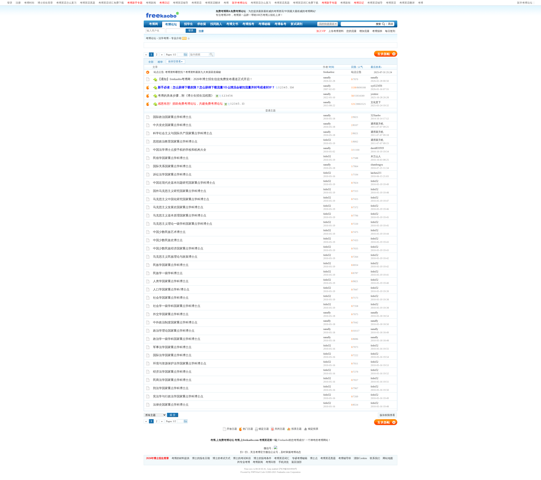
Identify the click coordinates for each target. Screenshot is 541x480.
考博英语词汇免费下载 (111, 2)
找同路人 (216, 24)
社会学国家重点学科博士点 (171, 297)
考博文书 (232, 24)
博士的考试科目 (242, 458)
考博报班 (377, 31)
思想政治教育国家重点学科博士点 (175, 141)
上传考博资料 (336, 31)
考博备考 (280, 24)
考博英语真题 (87, 2)
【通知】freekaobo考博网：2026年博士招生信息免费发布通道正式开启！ (205, 79)
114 (292, 87)
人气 (360, 67)
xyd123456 (376, 85)
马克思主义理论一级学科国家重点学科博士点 (182, 223)
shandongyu (377, 164)
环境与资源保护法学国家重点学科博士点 (179, 363)
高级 (390, 23)
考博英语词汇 (281, 458)
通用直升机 (377, 123)
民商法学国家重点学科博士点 (172, 380)
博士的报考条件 (262, 458)
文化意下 (376, 102)
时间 (331, 67)
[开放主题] (147, 79)
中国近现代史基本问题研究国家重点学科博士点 (184, 182)
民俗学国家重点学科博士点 (171, 158)
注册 (18, 2)
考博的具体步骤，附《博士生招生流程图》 (186, 95)
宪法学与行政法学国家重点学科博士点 (178, 396)
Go (185, 54)
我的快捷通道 (326, 23)
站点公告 (356, 72)
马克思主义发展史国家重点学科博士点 (178, 207)
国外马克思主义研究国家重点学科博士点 (179, 191)
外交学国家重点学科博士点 (171, 314)
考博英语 (196, 2)
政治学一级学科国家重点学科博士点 (176, 339)
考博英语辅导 (180, 2)
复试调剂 (296, 24)
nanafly (327, 77)
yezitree (374, 94)
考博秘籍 (264, 24)
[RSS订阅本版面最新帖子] (184, 38)
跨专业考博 (243, 462)
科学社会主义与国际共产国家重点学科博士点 (182, 133)
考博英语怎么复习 (66, 2)
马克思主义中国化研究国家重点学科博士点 (181, 199)
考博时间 (29, 2)
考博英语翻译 (212, 2)
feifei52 (327, 139)
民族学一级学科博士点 (168, 273)
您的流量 (351, 31)
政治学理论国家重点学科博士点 (173, 330)
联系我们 (375, 458)
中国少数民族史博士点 (168, 240)
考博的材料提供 (180, 458)
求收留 (201, 24)
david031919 (377, 148)
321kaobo (376, 115)
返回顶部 (296, 462)
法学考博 (163, 38)
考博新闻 (151, 2)
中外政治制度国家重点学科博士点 (175, 322)
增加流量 (364, 31)
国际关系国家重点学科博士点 (172, 166)
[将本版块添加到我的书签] (188, 38)
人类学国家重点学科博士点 (171, 281)
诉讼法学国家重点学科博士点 (172, 174)
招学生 (188, 24)
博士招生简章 (45, 2)
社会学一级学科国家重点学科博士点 (176, 306)
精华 (160, 61)
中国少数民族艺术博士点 (169, 232)
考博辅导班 (344, 458)
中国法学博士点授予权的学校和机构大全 (179, 149)
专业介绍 (176, 38)
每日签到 (390, 31)
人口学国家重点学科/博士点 (171, 289)
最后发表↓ (376, 67)
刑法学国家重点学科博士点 (171, 388)
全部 (150, 61)
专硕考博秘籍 (299, 458)
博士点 (314, 458)
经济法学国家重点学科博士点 (172, 371)
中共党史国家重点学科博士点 (172, 125)
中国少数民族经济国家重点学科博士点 (178, 248)
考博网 (153, 24)
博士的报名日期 (201, 458)
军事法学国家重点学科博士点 (172, 347)
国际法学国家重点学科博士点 (172, 355)
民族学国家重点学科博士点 (171, 265)
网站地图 (388, 458)
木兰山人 (376, 156)
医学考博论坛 (524, 2)
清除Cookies (360, 458)
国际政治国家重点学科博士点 (172, 117)
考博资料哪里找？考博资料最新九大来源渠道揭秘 (193, 72)
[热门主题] (147, 87)
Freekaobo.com (283, 472)
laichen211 (376, 172)
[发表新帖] (385, 56)
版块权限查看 (387, 415)
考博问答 (271, 462)
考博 (226, 2)
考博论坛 (171, 24)
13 (243, 103)
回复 (353, 67)
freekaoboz (328, 72)
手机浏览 (284, 462)
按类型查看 (175, 61)
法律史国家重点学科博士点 (171, 404)
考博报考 (248, 24)
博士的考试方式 (221, 458)
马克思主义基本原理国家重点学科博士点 (179, 215)
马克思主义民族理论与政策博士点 (175, 256)
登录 (9, 2)
